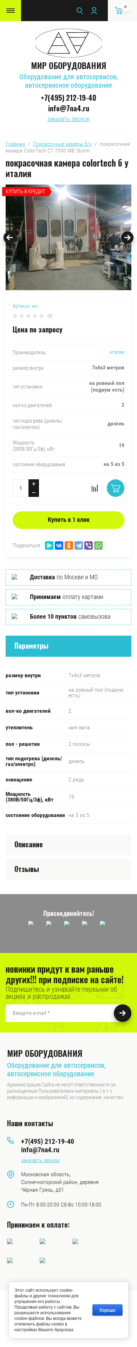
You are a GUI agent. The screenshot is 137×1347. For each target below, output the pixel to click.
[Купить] (115, 488)
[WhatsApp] (98, 545)
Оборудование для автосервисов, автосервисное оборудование (68, 81)
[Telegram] (78, 545)
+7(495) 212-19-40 (68, 97)
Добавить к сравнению (94, 488)
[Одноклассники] (69, 545)
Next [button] (127, 237)
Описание (28, 844)
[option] (68, 237)
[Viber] (88, 545)
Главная (15, 144)
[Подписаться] (122, 1013)
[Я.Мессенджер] (49, 545)
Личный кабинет (94, 10)
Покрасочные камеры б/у (62, 144)
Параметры (31, 645)
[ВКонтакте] (59, 545)
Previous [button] (10, 237)
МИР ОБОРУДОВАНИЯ (68, 65)
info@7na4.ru (68, 108)
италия (117, 352)
